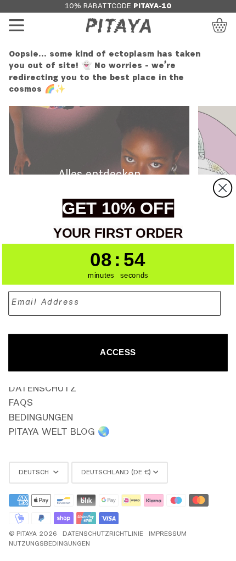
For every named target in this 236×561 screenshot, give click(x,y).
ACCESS (118, 351)
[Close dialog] (222, 187)
